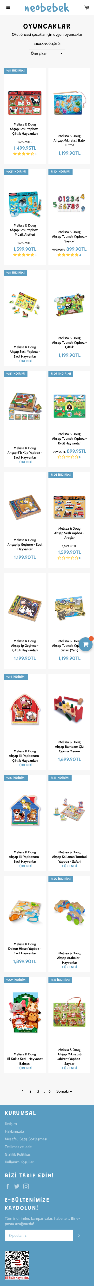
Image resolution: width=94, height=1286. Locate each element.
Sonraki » (64, 1091)
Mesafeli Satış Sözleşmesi (26, 1139)
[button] (24, 154)
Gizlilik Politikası (18, 1154)
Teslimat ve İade (18, 1146)
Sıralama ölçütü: (47, 44)
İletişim (11, 1123)
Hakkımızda (14, 1131)
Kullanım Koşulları (19, 1162)
